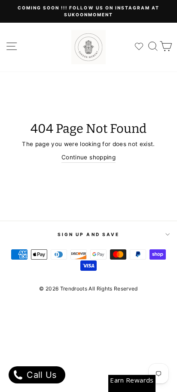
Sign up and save (88, 234)
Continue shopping (88, 157)
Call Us (40, 375)
